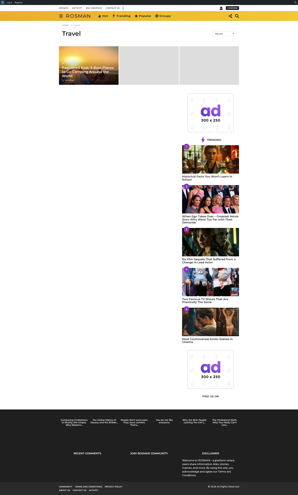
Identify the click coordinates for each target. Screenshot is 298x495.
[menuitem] (2, 2)
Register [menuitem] (19, 2)
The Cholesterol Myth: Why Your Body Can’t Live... (224, 422)
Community (65, 486)
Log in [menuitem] (9, 2)
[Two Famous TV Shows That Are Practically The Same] (210, 282)
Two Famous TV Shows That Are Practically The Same (205, 300)
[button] (123, 8)
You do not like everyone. (164, 421)
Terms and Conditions (88, 486)
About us (64, 490)
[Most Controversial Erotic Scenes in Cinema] (210, 322)
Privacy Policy (113, 486)
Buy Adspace (94, 8)
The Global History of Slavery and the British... (104, 421)
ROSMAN (78, 16)
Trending (123, 16)
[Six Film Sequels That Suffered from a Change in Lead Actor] (210, 242)
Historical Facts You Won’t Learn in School (207, 178)
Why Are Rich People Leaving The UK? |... (194, 421)
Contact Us (113, 8)
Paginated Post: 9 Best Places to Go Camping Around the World (88, 72)
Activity (77, 8)
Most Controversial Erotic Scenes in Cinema (207, 340)
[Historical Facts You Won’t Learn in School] (210, 159)
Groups (63, 8)
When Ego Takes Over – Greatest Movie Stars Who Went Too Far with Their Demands (210, 219)
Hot (105, 16)
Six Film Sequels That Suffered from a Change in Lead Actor (209, 261)
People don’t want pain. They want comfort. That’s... (134, 422)
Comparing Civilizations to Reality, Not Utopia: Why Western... (74, 422)
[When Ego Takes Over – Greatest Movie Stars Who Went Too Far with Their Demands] (210, 199)
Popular (145, 16)
